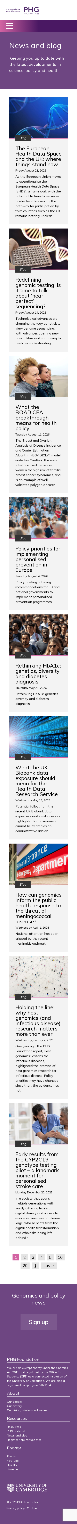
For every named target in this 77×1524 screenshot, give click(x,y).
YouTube (13, 1461)
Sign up (38, 1321)
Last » (49, 1265)
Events (11, 1456)
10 (60, 1257)
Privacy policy (16, 1508)
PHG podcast (16, 1431)
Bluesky (12, 1465)
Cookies (32, 1508)
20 (25, 1265)
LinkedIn (12, 1469)
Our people (14, 1401)
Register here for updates (24, 1440)
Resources (14, 1427)
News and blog (17, 1435)
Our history (14, 1406)
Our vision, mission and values (27, 1410)
